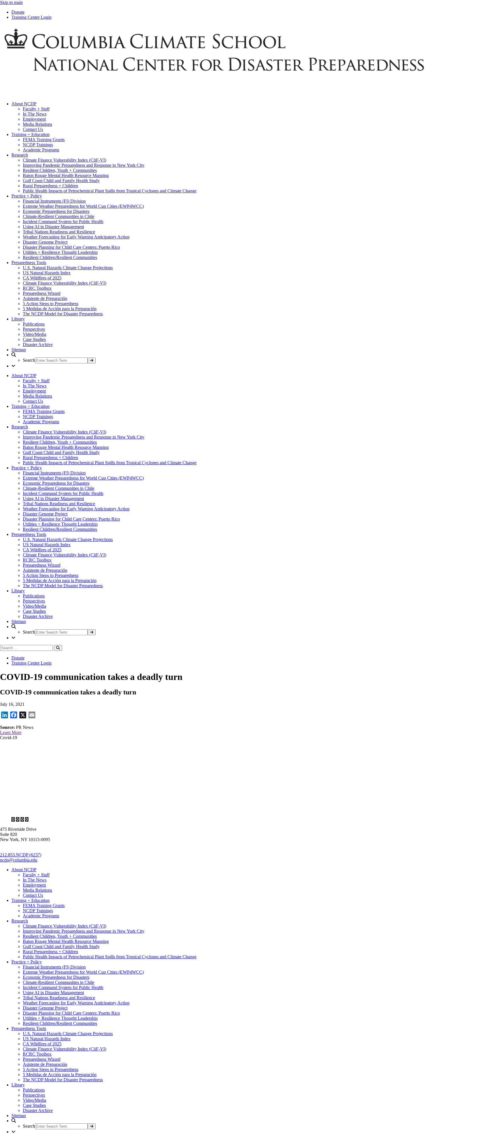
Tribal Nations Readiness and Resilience (59, 231)
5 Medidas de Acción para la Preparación (60, 308)
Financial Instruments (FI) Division (54, 201)
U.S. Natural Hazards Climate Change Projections (68, 267)
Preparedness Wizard (41, 293)
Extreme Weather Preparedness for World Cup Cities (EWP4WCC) (83, 206)
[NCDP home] (165, 809)
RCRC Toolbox (37, 288)
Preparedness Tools (28, 262)
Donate (17, 12)
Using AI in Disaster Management (53, 226)
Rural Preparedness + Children (50, 185)
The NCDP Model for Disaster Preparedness (63, 313)
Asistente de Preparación (45, 298)
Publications (34, 324)
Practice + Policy (26, 196)
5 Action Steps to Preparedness (50, 303)
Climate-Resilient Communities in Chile (58, 216)
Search (29, 360)
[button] (251, 357)
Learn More (10, 732)
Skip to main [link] (11, 2)
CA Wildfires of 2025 (42, 278)
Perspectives (34, 329)
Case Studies (34, 339)
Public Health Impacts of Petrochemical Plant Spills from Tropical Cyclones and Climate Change (109, 190)
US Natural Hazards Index (47, 272)
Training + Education (30, 134)
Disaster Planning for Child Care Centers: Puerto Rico (71, 247)
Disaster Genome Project (45, 242)
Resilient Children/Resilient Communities (60, 257)
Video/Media (34, 334)
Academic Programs (41, 149)
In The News (34, 114)
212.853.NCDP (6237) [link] (20, 854)
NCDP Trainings (38, 144)
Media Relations (37, 124)
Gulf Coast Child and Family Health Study (61, 180)
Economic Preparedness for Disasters (56, 211)
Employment (34, 119)
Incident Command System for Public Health (63, 221)
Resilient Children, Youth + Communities (60, 170)
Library (18, 318)
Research (19, 155)
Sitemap (18, 349)
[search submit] (92, 360)
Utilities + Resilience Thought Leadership (60, 252)
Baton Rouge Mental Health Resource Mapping (66, 175)
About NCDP (23, 103)
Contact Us (33, 129)
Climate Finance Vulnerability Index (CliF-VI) (64, 160)
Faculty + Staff (36, 108)
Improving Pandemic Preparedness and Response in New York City (83, 165)
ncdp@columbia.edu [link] (18, 860)
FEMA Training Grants (44, 139)
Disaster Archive (38, 344)
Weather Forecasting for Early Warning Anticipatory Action (76, 237)
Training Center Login (31, 17)
